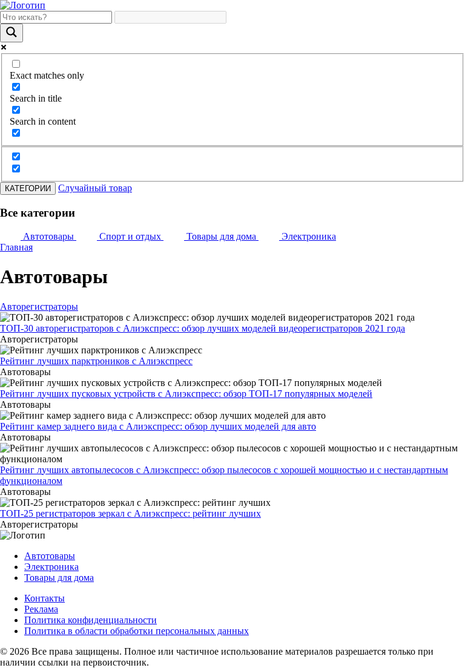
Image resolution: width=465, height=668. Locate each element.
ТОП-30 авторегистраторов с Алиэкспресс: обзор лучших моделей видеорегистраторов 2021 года (202, 328)
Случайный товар (95, 188)
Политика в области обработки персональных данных (136, 631)
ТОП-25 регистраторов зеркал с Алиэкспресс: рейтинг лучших (130, 513)
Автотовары (49, 556)
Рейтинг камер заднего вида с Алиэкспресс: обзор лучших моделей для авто (158, 426)
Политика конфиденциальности (90, 620)
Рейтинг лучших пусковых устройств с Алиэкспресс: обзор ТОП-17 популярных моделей (186, 393)
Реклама (41, 609)
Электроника (51, 567)
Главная (16, 247)
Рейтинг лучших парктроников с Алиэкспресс (96, 361)
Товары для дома (59, 577)
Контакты (44, 598)
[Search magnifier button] (11, 33)
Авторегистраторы (39, 306)
